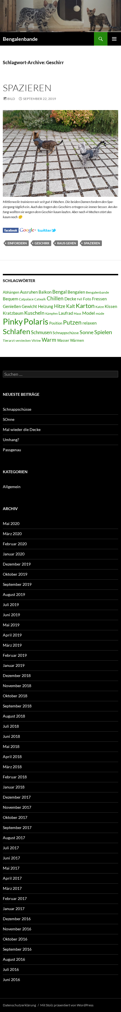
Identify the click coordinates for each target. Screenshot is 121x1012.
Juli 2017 (11, 847)
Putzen (72, 322)
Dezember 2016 (17, 918)
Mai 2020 (11, 523)
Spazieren (27, 87)
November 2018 (17, 685)
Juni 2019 (11, 614)
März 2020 (12, 533)
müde (100, 313)
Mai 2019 (11, 624)
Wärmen (77, 340)
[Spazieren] (11, 229)
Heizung (45, 306)
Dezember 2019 (17, 564)
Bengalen (76, 292)
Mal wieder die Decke (22, 429)
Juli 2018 (11, 726)
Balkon (45, 292)
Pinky (13, 321)
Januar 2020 (13, 553)
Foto (87, 298)
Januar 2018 (13, 787)
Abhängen (11, 292)
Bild (11, 99)
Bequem (10, 298)
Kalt (70, 306)
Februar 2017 (15, 898)
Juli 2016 (11, 969)
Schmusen (41, 332)
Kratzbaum (13, 313)
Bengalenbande (20, 39)
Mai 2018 (11, 746)
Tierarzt (9, 340)
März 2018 (12, 766)
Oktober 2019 (15, 574)
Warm (49, 339)
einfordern (17, 243)
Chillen (55, 298)
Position (55, 323)
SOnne (8, 419)
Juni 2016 (11, 979)
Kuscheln (34, 313)
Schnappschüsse (66, 332)
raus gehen (66, 243)
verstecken (23, 340)
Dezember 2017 (17, 797)
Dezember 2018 (17, 675)
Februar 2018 (15, 776)
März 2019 (12, 645)
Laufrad (66, 313)
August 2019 (14, 594)
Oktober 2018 (15, 695)
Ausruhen (29, 291)
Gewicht (29, 306)
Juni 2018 (11, 736)
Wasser (63, 340)
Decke (70, 298)
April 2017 (12, 878)
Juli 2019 (11, 604)
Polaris (36, 321)
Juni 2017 (11, 857)
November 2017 (17, 807)
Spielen (103, 332)
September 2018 (17, 705)
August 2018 (14, 716)
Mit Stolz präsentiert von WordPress (66, 1005)
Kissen (111, 306)
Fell (79, 299)
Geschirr (42, 243)
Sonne (86, 332)
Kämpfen (51, 313)
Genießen (12, 306)
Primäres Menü (114, 39)
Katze (99, 307)
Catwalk (40, 299)
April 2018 (12, 756)
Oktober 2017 (15, 817)
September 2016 (17, 949)
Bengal (59, 292)
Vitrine (36, 340)
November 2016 (17, 928)
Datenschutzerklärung (19, 1005)
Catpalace (26, 299)
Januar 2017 (13, 908)
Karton (85, 305)
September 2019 (17, 584)
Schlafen (16, 331)
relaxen (89, 323)
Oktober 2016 (15, 939)
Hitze (59, 306)
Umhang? (11, 439)
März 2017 (12, 888)
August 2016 (14, 959)
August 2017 (14, 837)
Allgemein (12, 486)
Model (88, 313)
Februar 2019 (15, 655)
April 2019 (12, 635)
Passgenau (12, 449)
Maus (77, 313)
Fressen (99, 298)
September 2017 (17, 827)
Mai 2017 (11, 868)
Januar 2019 (13, 665)
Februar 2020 (15, 543)
